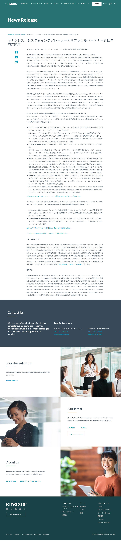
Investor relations (103, 522)
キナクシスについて (70, 3)
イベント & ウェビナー (105, 513)
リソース (57, 3)
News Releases (20, 34)
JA (111, 4)
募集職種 (100, 516)
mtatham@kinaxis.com (61, 334)
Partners (101, 519)
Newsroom (11, 34)
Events (71, 428)
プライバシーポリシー (27, 534)
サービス (47, 3)
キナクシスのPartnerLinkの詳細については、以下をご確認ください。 (49, 233)
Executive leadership (30, 481)
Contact (100, 506)
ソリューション (35, 3)
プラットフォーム (68, 512)
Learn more (11, 380)
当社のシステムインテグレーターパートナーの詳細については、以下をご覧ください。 (54, 196)
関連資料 (83, 506)
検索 (115, 4)
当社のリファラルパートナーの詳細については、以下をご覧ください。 (49, 228)
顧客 (81, 513)
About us (10, 481)
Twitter (71, 264)
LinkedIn (64, 264)
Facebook (78, 264)
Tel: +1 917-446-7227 (61, 331)
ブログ (82, 509)
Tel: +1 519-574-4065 (95, 331)
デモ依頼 (96, 4)
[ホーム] (16, 504)
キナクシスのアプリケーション (70, 507)
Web (59, 264)
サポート (84, 3)
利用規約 (17, 534)
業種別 (23, 3)
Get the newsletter (15, 514)
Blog (83, 428)
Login (105, 4)
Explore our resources (76, 434)
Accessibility (46, 534)
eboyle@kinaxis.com (95, 334)
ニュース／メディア (104, 509)
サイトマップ (9, 534)
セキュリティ (37, 534)
